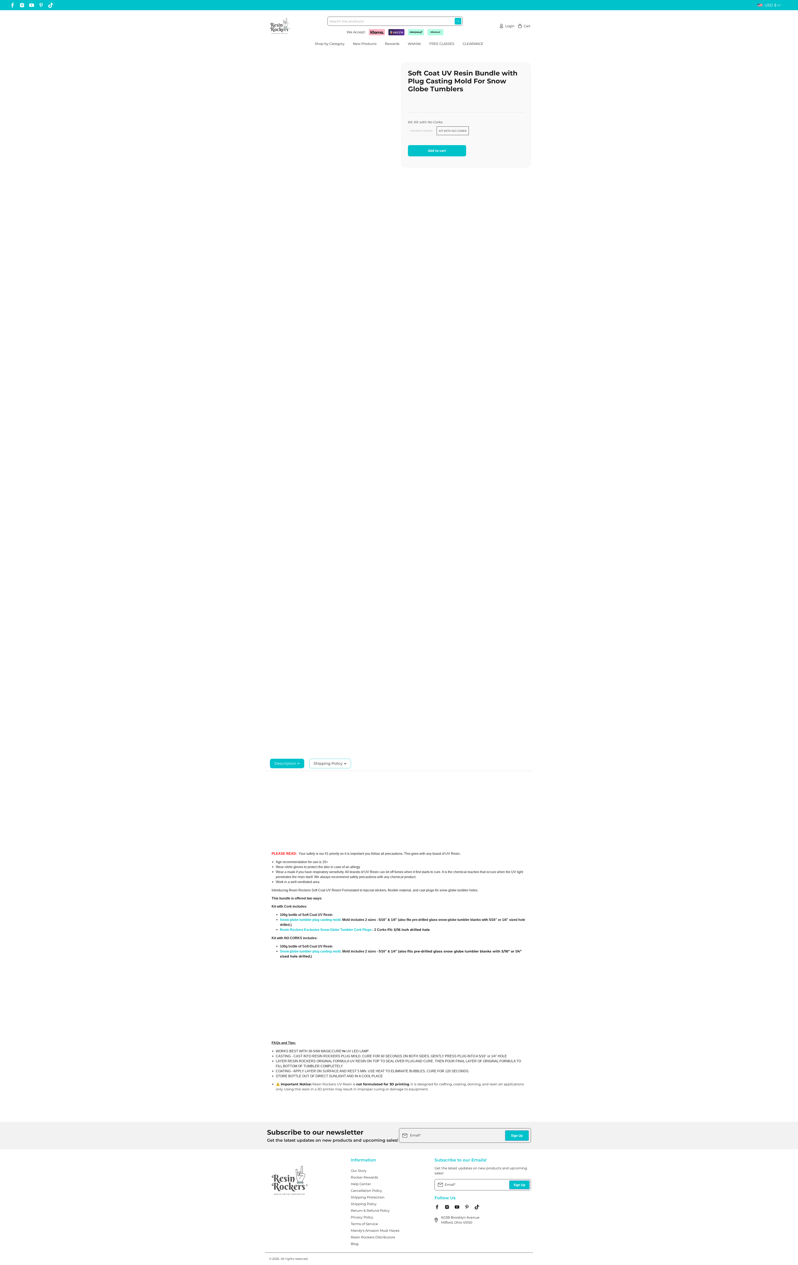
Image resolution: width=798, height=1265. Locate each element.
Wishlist (414, 44)
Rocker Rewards (364, 1177)
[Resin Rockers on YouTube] (31, 5)
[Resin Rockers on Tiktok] (51, 5)
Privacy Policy (362, 1217)
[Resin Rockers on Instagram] (22, 5)
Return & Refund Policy (370, 1211)
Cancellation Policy (366, 1191)
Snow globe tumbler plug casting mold (310, 920)
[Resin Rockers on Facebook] (12, 5)
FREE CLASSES (441, 44)
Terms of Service (364, 1224)
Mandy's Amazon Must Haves (375, 1231)
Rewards (392, 44)
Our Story (359, 1171)
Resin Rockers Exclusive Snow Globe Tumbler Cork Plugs (326, 929)
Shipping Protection (367, 1197)
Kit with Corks (421, 130)
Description (285, 763)
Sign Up (517, 1136)
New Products (365, 44)
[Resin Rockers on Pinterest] (41, 5)
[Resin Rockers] (279, 26)
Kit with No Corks (453, 130)
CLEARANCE (473, 44)
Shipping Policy (329, 763)
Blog (354, 1244)
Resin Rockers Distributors (373, 1237)
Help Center (361, 1184)
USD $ (770, 5)
